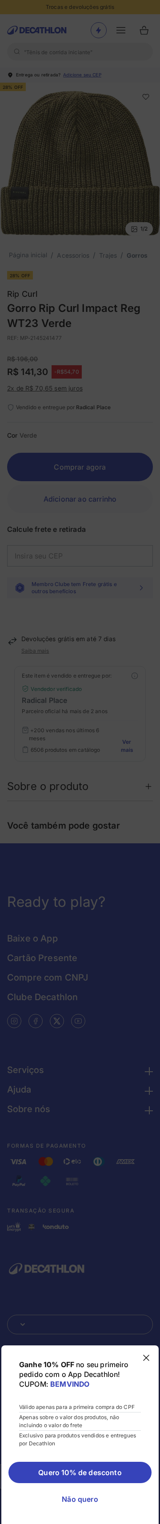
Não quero (80, 1499)
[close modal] (146, 1357)
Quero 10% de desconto (79, 1472)
